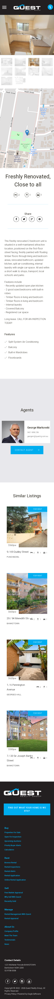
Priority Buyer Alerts (12, 845)
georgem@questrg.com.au (37, 436)
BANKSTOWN (13, 623)
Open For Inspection (12, 837)
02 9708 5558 (10, 970)
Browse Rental (10, 863)
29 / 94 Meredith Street (19, 618)
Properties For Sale (12, 832)
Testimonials (9, 940)
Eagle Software (34, 994)
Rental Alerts (9, 871)
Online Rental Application (15, 880)
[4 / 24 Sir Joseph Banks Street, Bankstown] (27, 35)
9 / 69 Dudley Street (18, 551)
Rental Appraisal (11, 918)
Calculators (9, 850)
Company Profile (11, 931)
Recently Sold (10, 901)
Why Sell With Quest (12, 897)
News (6, 944)
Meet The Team (10, 936)
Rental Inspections (12, 867)
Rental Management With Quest (17, 914)
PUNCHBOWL (13, 557)
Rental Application (12, 876)
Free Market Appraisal (13, 893)
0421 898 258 (33, 432)
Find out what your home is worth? (27, 809)
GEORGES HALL (14, 694)
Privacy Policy (10, 994)
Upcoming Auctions (12, 841)
